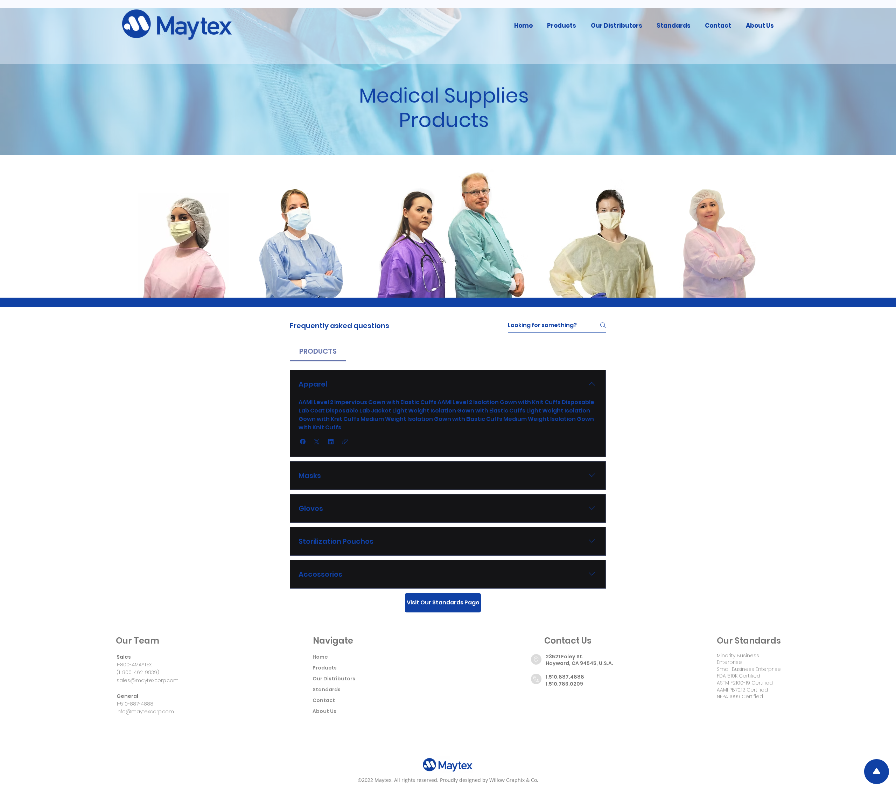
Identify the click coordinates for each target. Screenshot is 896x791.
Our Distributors (334, 678)
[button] (561, 26)
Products (325, 667)
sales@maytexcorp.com (147, 680)
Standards (327, 689)
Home (320, 656)
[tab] (318, 351)
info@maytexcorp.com (145, 711)
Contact (324, 700)
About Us (324, 711)
